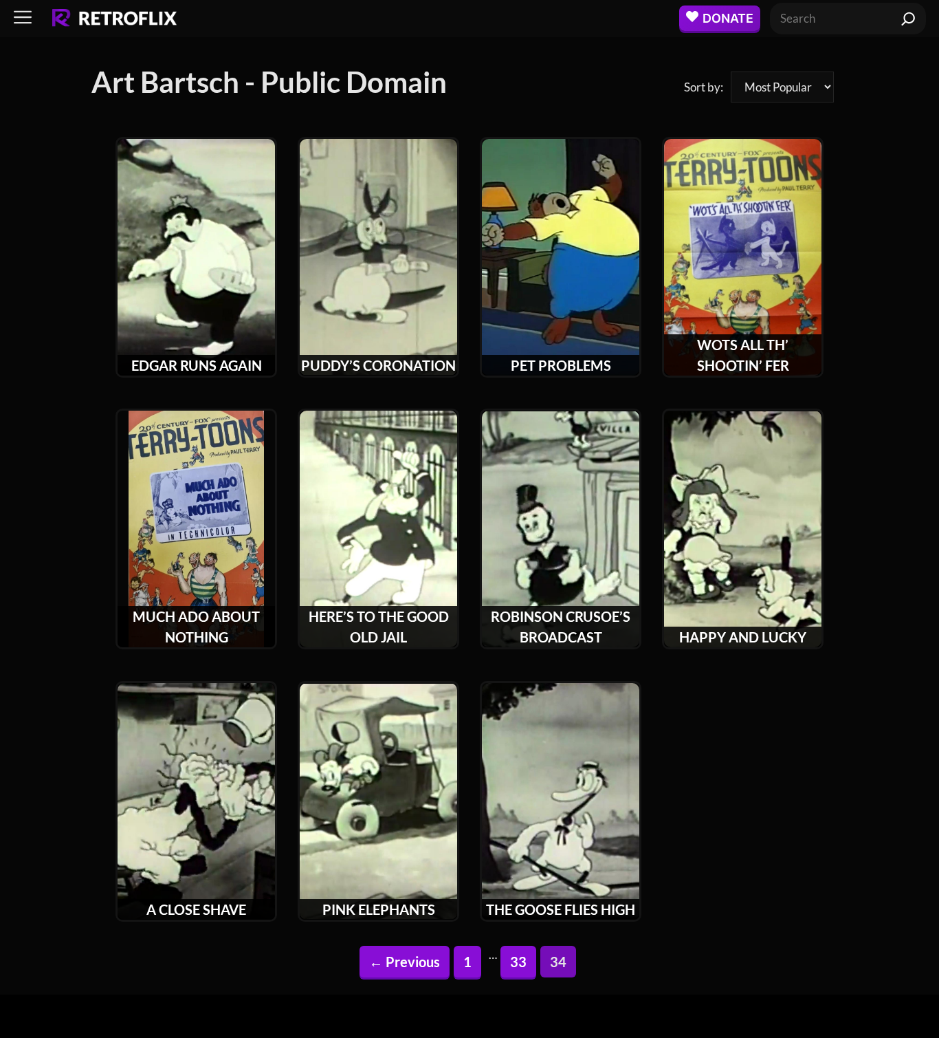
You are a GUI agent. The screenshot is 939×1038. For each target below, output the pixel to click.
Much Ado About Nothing (196, 626)
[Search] (908, 18)
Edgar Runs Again (196, 365)
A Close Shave (196, 909)
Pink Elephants (378, 909)
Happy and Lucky (742, 637)
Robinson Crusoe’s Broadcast (560, 626)
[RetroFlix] (114, 18)
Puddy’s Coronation (378, 365)
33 (522, 961)
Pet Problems (561, 365)
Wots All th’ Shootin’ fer (743, 355)
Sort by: (703, 87)
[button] (22, 18)
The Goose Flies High (560, 909)
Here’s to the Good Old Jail (379, 626)
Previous (404, 961)
